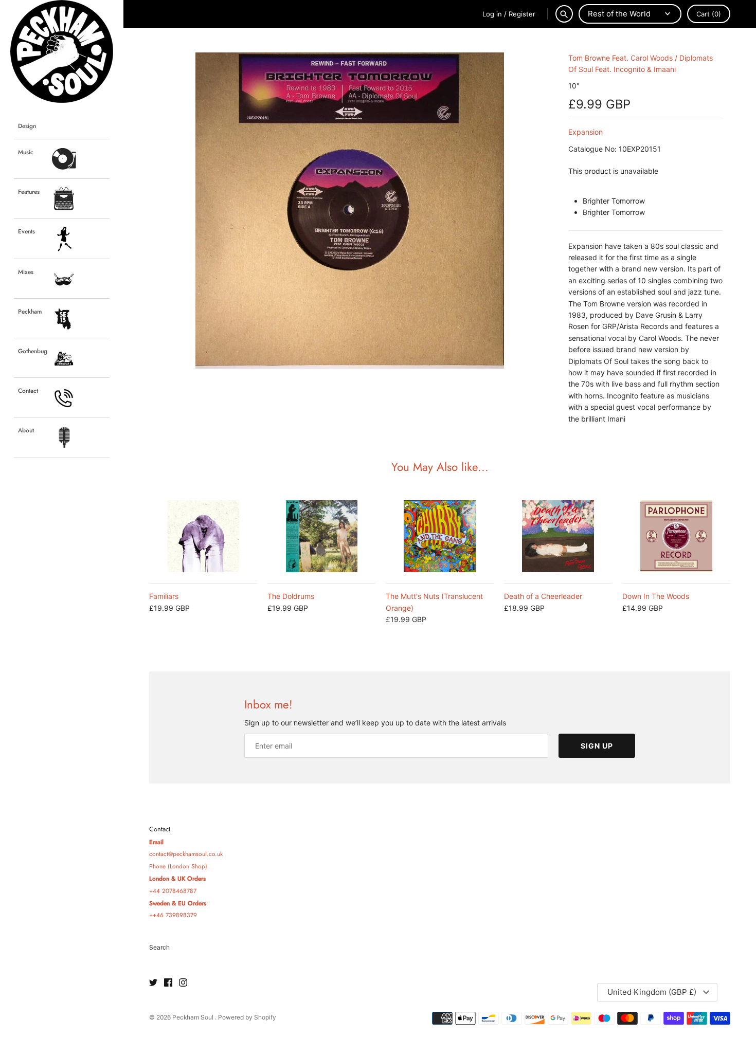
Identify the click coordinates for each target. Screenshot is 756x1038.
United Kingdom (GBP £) (651, 992)
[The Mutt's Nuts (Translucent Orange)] (440, 536)
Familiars (163, 596)
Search (159, 947)
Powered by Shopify (247, 1017)
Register (522, 14)
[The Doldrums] (321, 536)
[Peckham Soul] (61, 51)
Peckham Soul (193, 1017)
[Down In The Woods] (676, 536)
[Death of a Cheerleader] (558, 536)
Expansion (585, 132)
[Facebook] (168, 983)
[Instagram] (183, 983)
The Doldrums (290, 596)
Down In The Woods (655, 596)
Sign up (597, 745)
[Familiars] (203, 536)
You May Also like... (440, 467)
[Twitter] (153, 983)
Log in (492, 14)
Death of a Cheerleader (543, 596)
